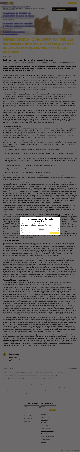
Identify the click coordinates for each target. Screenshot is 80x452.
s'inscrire (54, 233)
